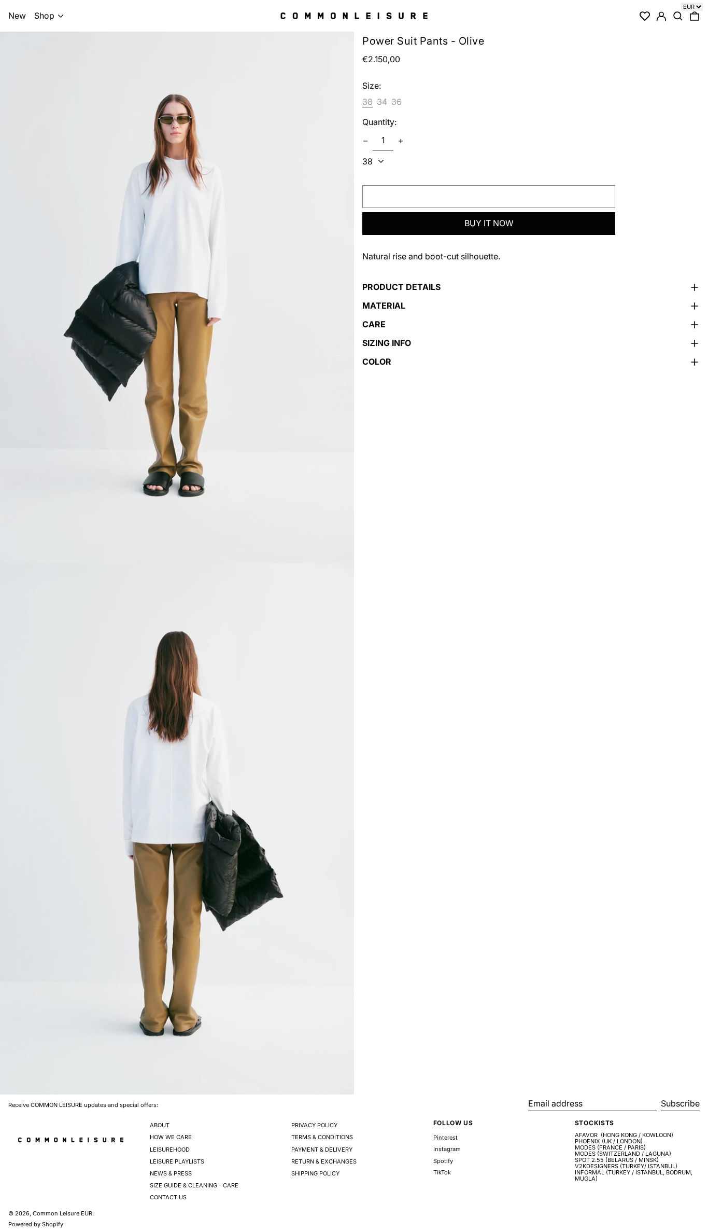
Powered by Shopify (35, 1224)
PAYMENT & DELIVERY (321, 1149)
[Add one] (400, 141)
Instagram (447, 1149)
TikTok (442, 1172)
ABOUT (159, 1125)
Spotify (443, 1161)
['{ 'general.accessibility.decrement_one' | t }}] (365, 141)
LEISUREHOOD (170, 1149)
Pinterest (445, 1137)
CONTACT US (168, 1197)
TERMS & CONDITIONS (322, 1137)
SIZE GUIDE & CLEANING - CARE (194, 1185)
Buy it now (489, 223)
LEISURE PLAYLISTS (177, 1161)
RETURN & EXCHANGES (324, 1161)
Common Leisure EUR (62, 1213)
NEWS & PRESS (171, 1173)
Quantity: (379, 123)
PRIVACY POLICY (314, 1125)
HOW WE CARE (171, 1137)
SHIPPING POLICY (315, 1173)
